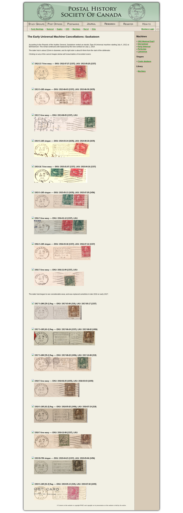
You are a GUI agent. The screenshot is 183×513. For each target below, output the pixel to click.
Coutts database (144, 61)
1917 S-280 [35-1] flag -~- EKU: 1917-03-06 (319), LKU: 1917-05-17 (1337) (65, 304)
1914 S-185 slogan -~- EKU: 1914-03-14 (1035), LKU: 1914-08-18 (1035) (64, 141)
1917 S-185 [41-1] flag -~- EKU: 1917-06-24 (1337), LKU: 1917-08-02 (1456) (65, 329)
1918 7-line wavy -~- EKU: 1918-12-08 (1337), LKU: (56, 432)
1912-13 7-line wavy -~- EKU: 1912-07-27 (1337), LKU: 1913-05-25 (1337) (65, 64)
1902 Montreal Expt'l (146, 41)
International (143, 44)
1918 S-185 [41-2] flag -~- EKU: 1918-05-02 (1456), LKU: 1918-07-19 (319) (65, 407)
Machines (76, 29)
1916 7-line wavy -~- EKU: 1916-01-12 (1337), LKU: (56, 218)
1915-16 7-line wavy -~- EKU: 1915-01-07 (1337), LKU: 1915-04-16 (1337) (65, 167)
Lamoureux (142, 52)
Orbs (94, 29)
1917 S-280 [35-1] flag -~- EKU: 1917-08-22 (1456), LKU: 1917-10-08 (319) (65, 355)
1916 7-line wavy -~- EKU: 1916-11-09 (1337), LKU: (56, 270)
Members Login (147, 29)
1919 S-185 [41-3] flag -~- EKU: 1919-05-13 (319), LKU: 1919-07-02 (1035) (65, 484)
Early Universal (144, 47)
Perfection (142, 49)
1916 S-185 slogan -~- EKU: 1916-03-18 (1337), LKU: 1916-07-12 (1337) (64, 244)
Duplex (59, 29)
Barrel (86, 29)
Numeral (50, 29)
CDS (67, 29)
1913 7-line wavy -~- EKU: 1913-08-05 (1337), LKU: (56, 115)
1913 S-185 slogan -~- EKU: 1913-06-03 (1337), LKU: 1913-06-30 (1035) (64, 89)
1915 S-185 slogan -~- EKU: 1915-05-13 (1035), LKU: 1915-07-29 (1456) (64, 192)
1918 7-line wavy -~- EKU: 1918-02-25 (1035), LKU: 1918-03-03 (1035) (63, 381)
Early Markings (37, 29)
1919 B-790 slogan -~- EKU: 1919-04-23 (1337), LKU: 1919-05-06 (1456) (64, 458)
